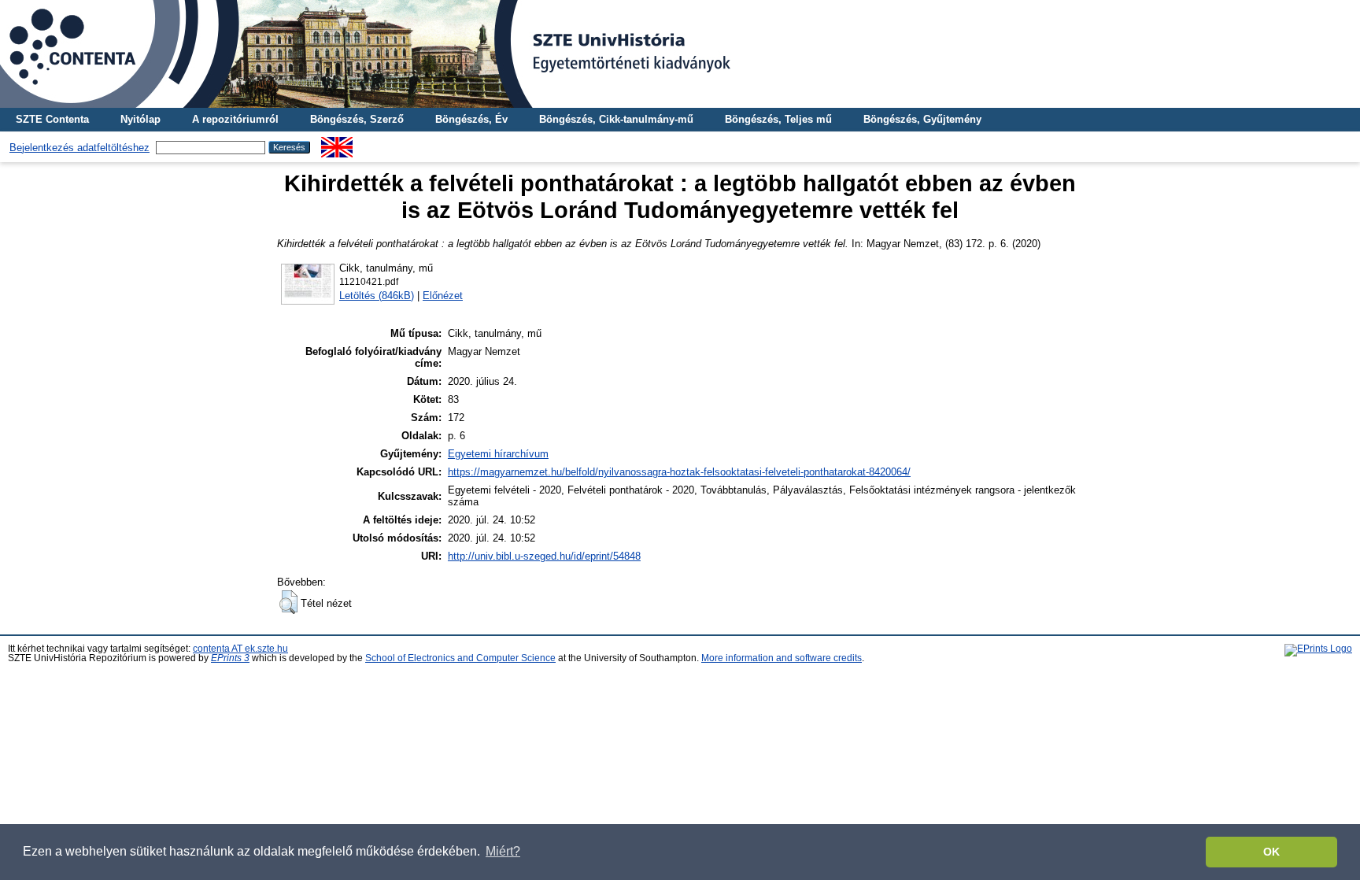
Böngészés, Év (471, 119)
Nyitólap (140, 119)
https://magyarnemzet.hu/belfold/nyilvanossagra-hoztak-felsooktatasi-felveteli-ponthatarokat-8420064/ (679, 472)
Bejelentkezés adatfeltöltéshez (79, 147)
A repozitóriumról (235, 119)
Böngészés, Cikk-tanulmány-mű (616, 119)
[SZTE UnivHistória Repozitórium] (680, 54)
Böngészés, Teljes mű (778, 119)
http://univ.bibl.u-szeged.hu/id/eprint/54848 (544, 556)
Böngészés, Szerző (357, 119)
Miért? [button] (503, 851)
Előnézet (443, 295)
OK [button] (1271, 851)
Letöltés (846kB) (376, 295)
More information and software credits (781, 658)
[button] (288, 602)
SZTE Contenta (52, 119)
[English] (337, 143)
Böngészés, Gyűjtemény (922, 119)
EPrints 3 (230, 658)
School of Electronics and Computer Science (460, 658)
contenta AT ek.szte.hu (240, 648)
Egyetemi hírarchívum (498, 454)
